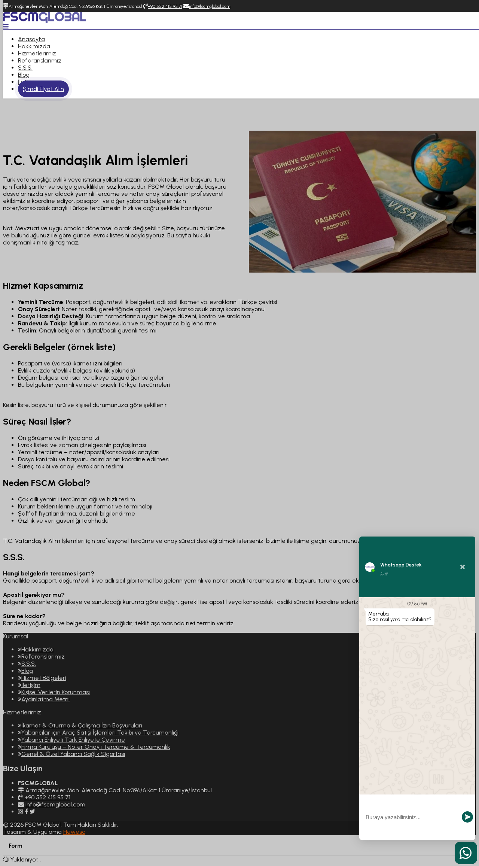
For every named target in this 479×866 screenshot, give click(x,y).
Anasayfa (31, 39)
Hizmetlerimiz (37, 53)
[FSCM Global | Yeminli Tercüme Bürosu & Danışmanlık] (44, 20)
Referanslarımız (39, 60)
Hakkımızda (34, 46)
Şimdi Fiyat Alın (43, 88)
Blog (24, 74)
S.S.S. (25, 67)
